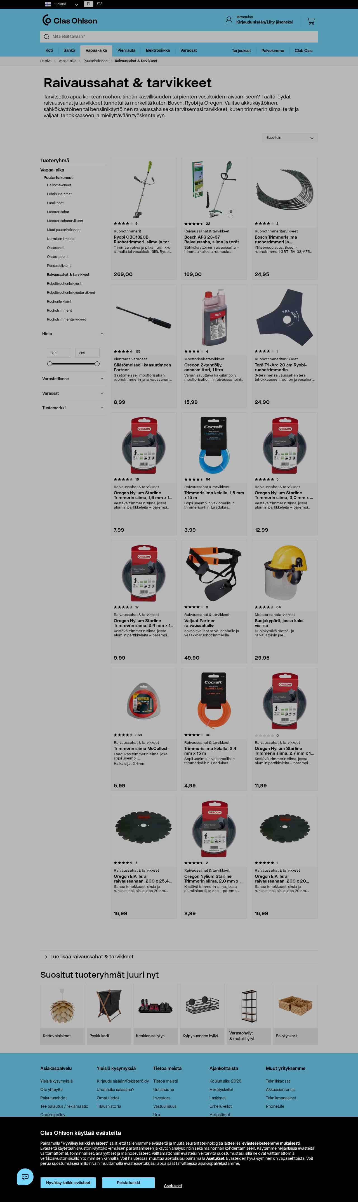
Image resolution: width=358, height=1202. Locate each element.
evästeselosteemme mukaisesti (271, 1143)
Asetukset (215, 1159)
